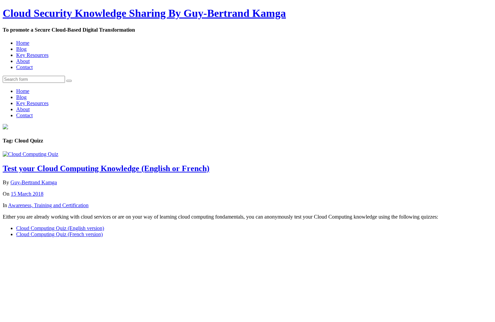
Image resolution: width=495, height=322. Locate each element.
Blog (21, 49)
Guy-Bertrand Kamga (33, 182)
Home (22, 43)
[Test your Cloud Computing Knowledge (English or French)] (30, 154)
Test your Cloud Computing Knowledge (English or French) (106, 168)
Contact (24, 67)
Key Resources (32, 55)
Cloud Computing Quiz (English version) (60, 228)
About (23, 61)
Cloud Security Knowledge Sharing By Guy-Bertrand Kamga (144, 13)
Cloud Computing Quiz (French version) (59, 234)
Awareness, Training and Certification (48, 205)
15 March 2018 (27, 194)
